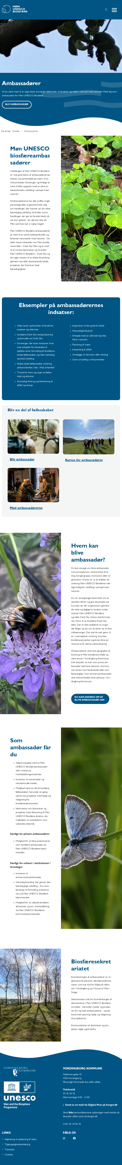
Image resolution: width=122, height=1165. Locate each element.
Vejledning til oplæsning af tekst (20, 1139)
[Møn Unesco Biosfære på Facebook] (78, 1138)
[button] (115, 10)
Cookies (8, 1155)
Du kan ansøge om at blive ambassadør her (90, 698)
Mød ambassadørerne (26, 508)
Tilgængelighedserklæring (17, 1144)
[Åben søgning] (106, 10)
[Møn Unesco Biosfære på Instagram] (68, 1138)
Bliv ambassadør (16, 104)
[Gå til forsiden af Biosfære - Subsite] (49, 9)
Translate (9, 1149)
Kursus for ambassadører (84, 460)
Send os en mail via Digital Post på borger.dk (91, 1105)
